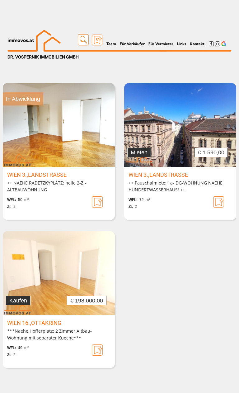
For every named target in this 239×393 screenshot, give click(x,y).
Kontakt (197, 43)
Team (111, 43)
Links (181, 43)
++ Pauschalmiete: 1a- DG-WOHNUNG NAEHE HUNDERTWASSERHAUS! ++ (176, 186)
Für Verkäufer (132, 43)
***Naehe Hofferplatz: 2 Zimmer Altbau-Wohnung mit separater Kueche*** (49, 334)
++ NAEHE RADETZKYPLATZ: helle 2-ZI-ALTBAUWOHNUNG (46, 186)
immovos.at (20, 40)
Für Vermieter (160, 43)
